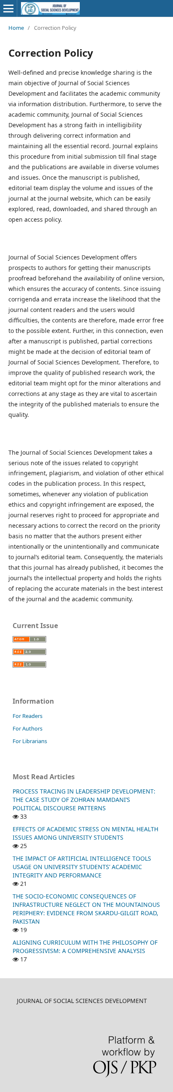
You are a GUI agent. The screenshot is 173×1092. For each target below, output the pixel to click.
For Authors (27, 728)
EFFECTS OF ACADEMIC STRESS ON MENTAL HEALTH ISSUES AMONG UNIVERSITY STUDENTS (85, 833)
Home (16, 27)
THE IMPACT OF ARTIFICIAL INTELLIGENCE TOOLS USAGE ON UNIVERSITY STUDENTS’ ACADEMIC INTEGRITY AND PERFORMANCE (82, 866)
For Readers (27, 716)
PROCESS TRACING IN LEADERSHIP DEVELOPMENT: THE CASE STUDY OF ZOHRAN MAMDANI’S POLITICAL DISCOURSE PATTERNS (84, 799)
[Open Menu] (8, 8)
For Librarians (30, 741)
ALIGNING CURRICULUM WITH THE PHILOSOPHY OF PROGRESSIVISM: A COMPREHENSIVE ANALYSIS (85, 946)
